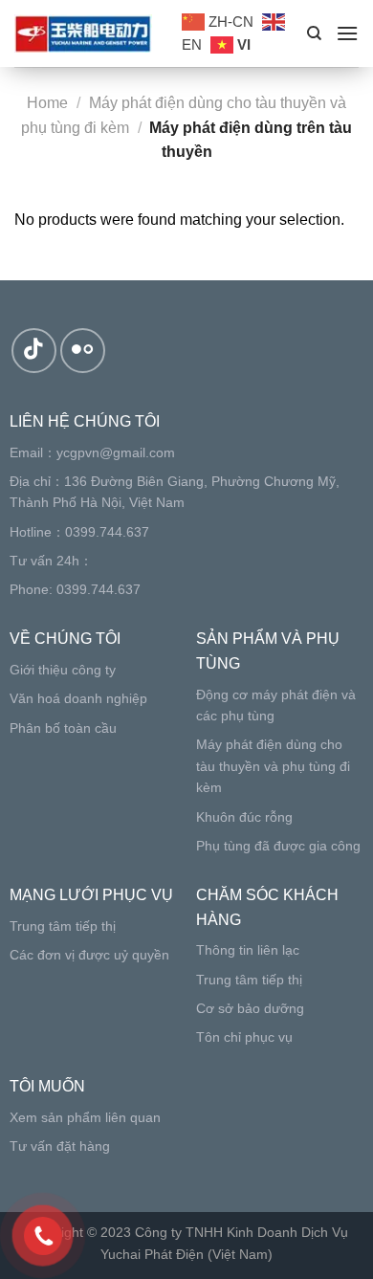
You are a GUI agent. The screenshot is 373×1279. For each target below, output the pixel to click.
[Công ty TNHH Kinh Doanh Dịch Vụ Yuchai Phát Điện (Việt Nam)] (83, 33)
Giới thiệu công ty (63, 669)
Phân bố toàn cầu (63, 728)
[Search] (314, 33)
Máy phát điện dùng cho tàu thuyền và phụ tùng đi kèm (273, 766)
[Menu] (347, 33)
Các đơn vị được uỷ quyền (89, 954)
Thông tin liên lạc (247, 950)
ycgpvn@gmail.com (115, 452)
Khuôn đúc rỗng (244, 817)
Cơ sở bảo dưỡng (250, 1008)
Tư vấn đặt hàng (60, 1146)
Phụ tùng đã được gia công (278, 845)
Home (47, 103)
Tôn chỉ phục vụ (244, 1037)
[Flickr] (82, 350)
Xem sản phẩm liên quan (85, 1117)
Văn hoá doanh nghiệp (78, 698)
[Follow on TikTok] (33, 350)
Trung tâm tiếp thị (63, 926)
